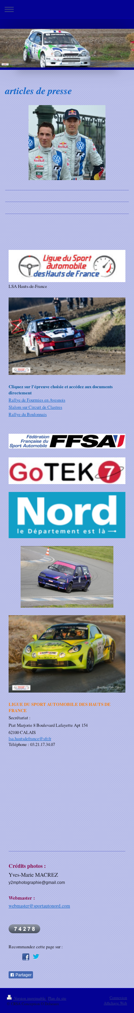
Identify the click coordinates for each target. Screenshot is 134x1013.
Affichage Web (115, 1002)
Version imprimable (29, 998)
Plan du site (57, 998)
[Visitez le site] (67, 442)
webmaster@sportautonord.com (39, 905)
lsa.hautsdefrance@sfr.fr (30, 738)
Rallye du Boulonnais (28, 414)
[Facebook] (25, 956)
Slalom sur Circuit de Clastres (35, 407)
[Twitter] (36, 956)
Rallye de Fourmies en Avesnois (37, 400)
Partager (23, 975)
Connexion (118, 997)
